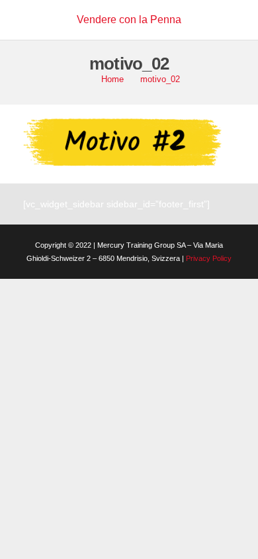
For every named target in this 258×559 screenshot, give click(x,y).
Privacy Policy (209, 258)
